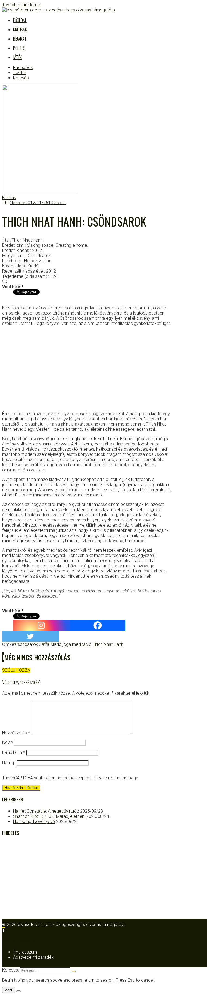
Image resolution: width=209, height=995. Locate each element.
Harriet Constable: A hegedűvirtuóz (46, 811)
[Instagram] (41, 625)
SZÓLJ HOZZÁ (16, 670)
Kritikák (20, 29)
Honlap (9, 762)
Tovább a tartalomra (21, 4)
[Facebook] (97, 625)
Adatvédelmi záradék (33, 957)
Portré (19, 48)
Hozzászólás (16, 732)
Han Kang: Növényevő (34, 821)
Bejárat (19, 38)
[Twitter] (30, 636)
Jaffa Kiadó (50, 644)
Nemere (17, 202)
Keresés (21, 77)
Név (7, 742)
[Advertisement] (86, 368)
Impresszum (25, 952)
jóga (67, 644)
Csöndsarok (26, 644)
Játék (17, 57)
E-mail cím (13, 752)
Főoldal (20, 20)
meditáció (81, 644)
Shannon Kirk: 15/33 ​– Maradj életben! (49, 816)
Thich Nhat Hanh (108, 644)
